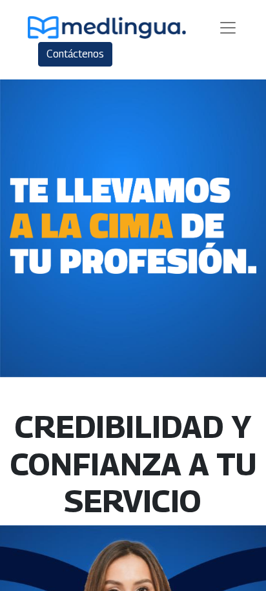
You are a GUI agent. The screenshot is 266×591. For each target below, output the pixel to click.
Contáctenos (75, 54)
